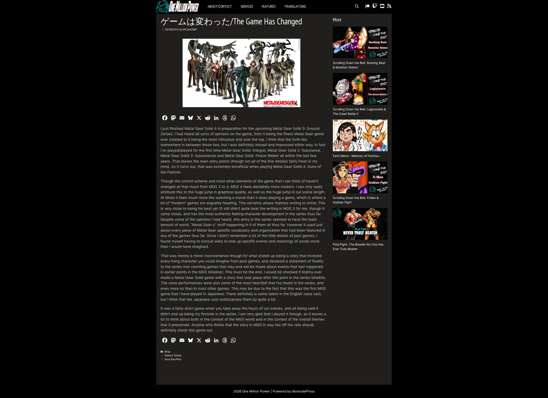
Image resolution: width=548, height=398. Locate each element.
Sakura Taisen (173, 355)
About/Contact (220, 6)
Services (247, 6)
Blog (167, 351)
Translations (295, 6)
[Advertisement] (360, 318)
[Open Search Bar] (357, 6)
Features (269, 6)
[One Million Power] (178, 6)
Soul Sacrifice (173, 359)
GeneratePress (303, 391)
